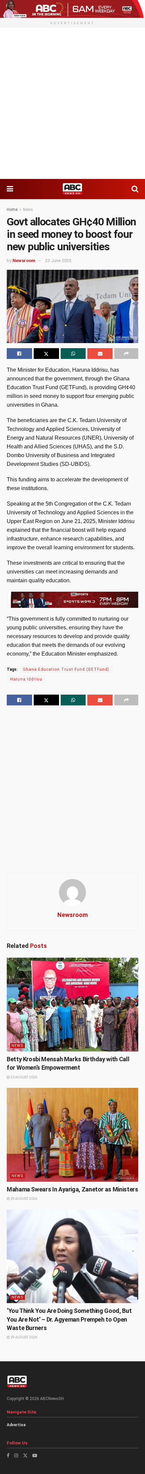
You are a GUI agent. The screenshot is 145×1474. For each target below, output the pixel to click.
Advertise (16, 1425)
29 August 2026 (23, 1199)
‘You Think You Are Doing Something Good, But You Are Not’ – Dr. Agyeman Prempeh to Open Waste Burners (69, 1319)
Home (12, 209)
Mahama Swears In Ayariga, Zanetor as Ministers (72, 1189)
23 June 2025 (58, 260)
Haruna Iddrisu (26, 679)
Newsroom (23, 260)
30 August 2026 (23, 1077)
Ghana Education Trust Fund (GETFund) (66, 669)
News (28, 209)
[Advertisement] (72, 103)
